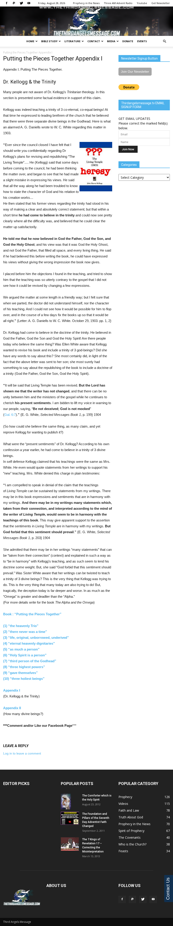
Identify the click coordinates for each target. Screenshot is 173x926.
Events (142, 41)
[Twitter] (21, 3)
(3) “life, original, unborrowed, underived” (36, 637)
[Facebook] (6, 3)
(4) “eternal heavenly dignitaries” (29, 643)
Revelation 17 (90, 843)
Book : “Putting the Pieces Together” (32, 614)
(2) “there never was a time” (25, 632)
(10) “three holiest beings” (24, 679)
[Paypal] (14, 3)
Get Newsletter (160, 3)
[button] (164, 41)
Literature (72, 41)
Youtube (142, 3)
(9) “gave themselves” (20, 673)
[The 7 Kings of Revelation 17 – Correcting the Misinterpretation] (70, 844)
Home (30, 41)
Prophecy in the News (86, 3)
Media (111, 41)
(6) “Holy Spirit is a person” (25, 655)
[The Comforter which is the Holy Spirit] (70, 801)
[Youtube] (28, 3)
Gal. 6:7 (10, 415)
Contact (93, 41)
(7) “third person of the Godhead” (29, 661)
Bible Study (49, 41)
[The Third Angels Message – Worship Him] (86, 21)
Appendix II (12, 708)
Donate (127, 41)
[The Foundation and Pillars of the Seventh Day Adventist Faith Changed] (70, 818)
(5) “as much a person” (21, 649)
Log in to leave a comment (22, 753)
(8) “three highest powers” (24, 667)
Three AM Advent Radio (118, 3)
